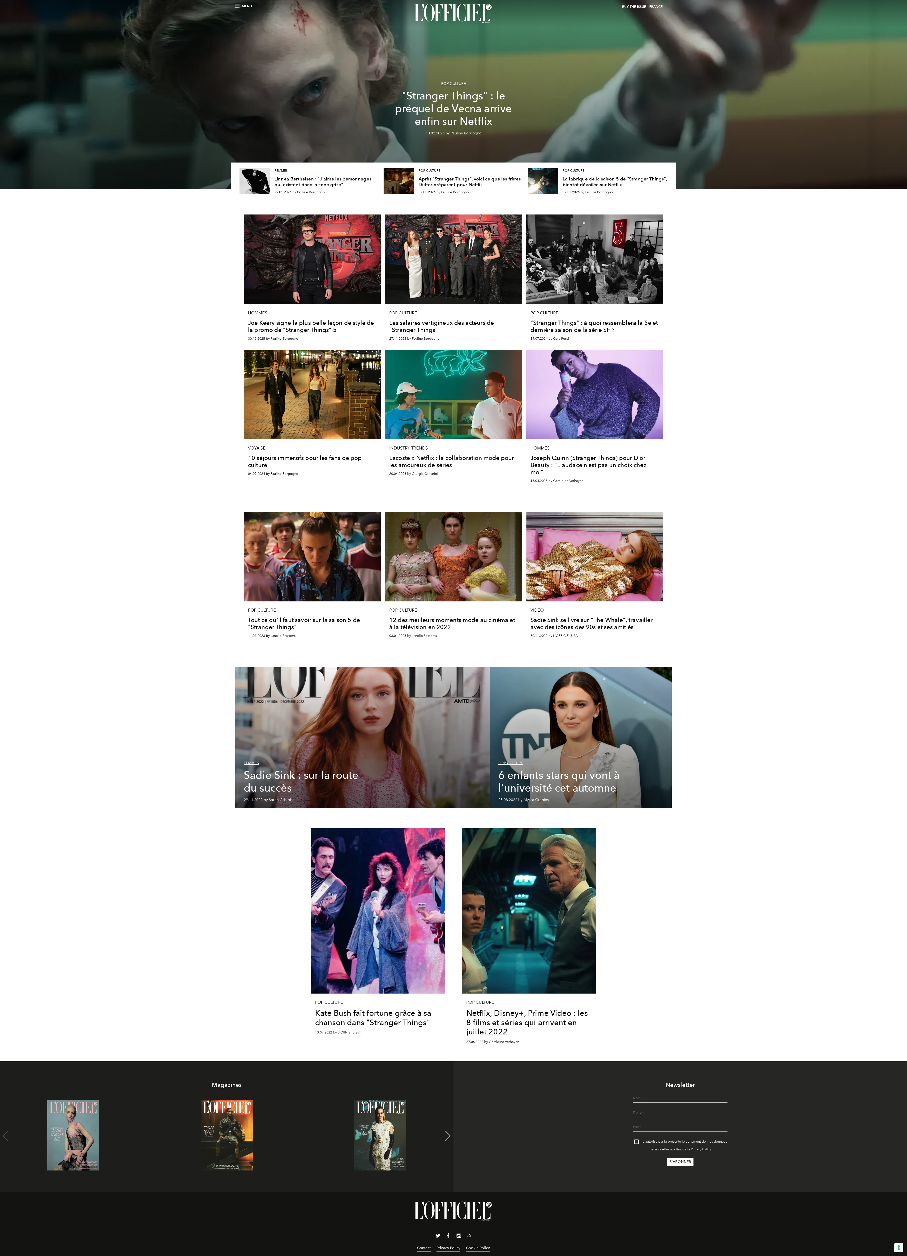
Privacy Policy (701, 1149)
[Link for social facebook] (448, 1236)
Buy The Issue (634, 7)
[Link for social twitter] (438, 1236)
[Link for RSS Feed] (469, 1236)
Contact (424, 1248)
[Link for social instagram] (458, 1236)
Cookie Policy (478, 1248)
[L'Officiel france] (453, 13)
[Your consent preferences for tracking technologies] (898, 1247)
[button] (448, 1136)
